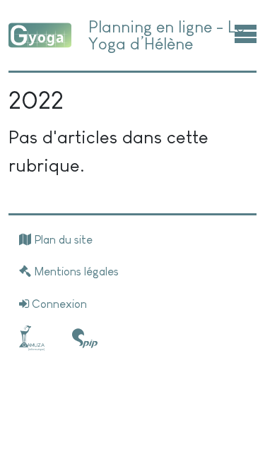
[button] (246, 33)
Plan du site (62, 239)
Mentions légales (75, 271)
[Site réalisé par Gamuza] (34, 338)
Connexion (58, 304)
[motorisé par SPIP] (84, 338)
